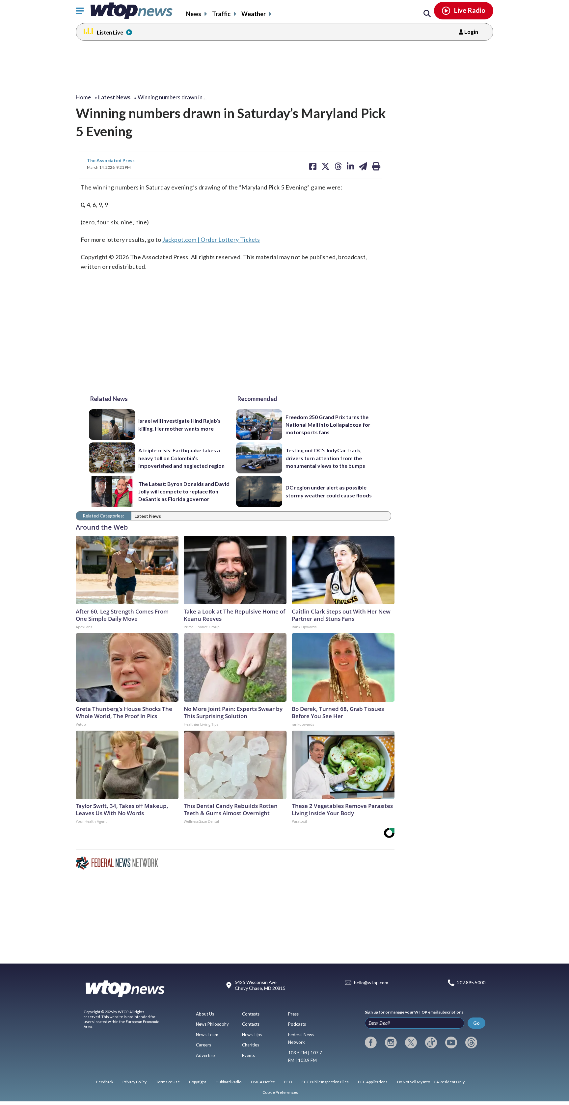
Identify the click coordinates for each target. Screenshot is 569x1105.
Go (476, 1023)
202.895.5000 (471, 983)
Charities (250, 1044)
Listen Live (110, 32)
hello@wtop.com (371, 983)
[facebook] (371, 1042)
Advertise (205, 1055)
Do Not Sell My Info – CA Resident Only (431, 1081)
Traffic (221, 13)
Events (248, 1055)
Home (83, 97)
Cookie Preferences (280, 1092)
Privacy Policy (134, 1081)
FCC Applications (373, 1081)
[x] (411, 1042)
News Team (207, 1034)
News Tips (252, 1034)
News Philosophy (212, 1024)
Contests (250, 1014)
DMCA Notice (263, 1081)
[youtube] (451, 1042)
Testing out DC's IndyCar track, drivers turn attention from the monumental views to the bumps (325, 458)
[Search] (427, 14)
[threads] (471, 1042)
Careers (203, 1044)
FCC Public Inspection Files (325, 1081)
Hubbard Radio (228, 1081)
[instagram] (391, 1042)
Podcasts (297, 1024)
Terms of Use (168, 1081)
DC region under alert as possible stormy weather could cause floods (328, 491)
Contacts (250, 1024)
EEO (288, 1081)
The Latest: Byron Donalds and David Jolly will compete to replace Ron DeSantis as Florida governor (184, 491)
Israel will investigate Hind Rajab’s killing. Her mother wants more (179, 424)
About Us (205, 1014)
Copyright (197, 1081)
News (193, 13)
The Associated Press (111, 160)
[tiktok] (431, 1042)
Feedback (104, 1081)
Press (293, 1014)
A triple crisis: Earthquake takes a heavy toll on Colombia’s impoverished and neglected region (181, 458)
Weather (253, 13)
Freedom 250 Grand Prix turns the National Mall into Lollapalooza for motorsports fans (327, 425)
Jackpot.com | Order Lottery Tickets (211, 239)
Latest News (148, 516)
